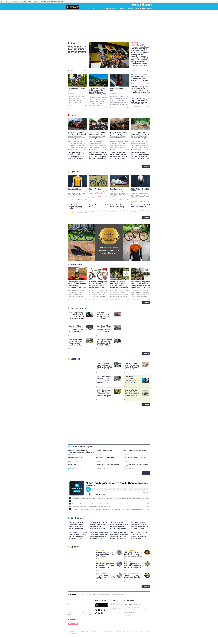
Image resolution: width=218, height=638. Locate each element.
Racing (72, 162)
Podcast (84, 608)
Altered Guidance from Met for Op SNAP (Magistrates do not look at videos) (80, 452)
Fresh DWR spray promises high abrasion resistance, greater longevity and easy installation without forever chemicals (76, 294)
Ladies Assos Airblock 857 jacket (108, 464)
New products (75, 299)
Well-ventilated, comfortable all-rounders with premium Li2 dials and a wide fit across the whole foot (119, 194)
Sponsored (145, 377)
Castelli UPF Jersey (75, 189)
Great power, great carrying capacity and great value (97, 192)
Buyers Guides (72, 610)
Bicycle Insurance (86, 614)
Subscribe (73, 623)
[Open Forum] (133, 8)
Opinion (84, 606)
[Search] (2, 1)
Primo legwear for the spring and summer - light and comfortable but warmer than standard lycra (140, 196)
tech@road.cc (136, 607)
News (69, 606)
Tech (69, 614)
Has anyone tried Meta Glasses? (135, 450)
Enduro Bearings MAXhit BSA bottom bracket (140, 206)
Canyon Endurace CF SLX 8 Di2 (98, 206)
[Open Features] (126, 8)
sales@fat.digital (142, 609)
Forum (83, 604)
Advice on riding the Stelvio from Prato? (135, 465)
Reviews (70, 608)
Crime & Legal (117, 149)
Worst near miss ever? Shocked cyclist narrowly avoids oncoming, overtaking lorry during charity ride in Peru (77, 136)
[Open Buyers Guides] (117, 8)
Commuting (116, 299)
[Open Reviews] (104, 8)
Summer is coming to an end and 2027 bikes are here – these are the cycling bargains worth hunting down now (98, 285)
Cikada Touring (95, 189)
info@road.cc (137, 604)
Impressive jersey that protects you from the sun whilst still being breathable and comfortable (77, 194)
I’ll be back (72, 464)
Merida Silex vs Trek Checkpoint (135, 457)
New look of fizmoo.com (105, 457)
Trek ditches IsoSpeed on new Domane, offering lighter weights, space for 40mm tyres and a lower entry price (140, 285)
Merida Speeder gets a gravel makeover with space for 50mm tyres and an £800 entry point (119, 284)
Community (137, 149)
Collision (73, 149)
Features (70, 612)
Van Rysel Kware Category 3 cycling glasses (75, 206)
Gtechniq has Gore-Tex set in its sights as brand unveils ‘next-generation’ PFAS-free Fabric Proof (77, 285)
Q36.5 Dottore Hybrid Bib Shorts (140, 190)
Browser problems (75, 457)
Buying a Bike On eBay (104, 450)
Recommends (85, 610)
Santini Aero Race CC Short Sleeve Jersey (118, 206)
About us (70, 604)
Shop (83, 612)
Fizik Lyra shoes (116, 189)
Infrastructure (117, 162)
